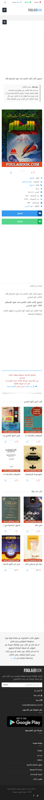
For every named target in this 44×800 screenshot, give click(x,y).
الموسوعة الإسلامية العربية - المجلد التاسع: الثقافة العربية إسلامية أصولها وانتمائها (33, 474)
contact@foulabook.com (31, 705)
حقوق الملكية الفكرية (34, 764)
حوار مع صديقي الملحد (33, 564)
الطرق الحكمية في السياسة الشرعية (11, 525)
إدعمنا (38, 700)
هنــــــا (13, 658)
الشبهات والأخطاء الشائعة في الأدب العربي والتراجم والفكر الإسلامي (33, 435)
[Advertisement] (22, 50)
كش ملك (38, 525)
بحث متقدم (16, 2)
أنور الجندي (29, 206)
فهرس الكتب (37, 779)
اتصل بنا (37, 691)
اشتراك (5, 684)
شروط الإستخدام (36, 774)
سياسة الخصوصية (36, 769)
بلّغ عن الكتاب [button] (30, 386)
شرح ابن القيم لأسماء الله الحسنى (11, 564)
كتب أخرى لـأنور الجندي (33, 401)
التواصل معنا (11, 386)
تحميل (20, 213)
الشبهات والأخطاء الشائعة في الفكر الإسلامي (11, 474)
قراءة (19, 221)
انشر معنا (37, 695)
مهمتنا (36, 2)
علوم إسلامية (27, 181)
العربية (32, 178)
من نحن (39, 755)
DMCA (39, 760)
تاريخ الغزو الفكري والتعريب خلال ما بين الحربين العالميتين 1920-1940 (11, 435)
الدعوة (32, 185)
